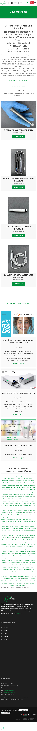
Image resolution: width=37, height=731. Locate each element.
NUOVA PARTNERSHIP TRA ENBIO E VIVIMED (18, 393)
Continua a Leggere (18, 363)
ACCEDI (21, 3)
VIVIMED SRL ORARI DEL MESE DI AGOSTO (18, 446)
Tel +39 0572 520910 (9, 692)
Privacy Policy (24, 710)
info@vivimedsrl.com (9, 690)
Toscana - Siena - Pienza (18, 86)
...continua (19, 613)
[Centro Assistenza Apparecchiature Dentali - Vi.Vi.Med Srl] (3, 3)
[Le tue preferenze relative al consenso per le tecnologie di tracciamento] (3, 728)
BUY (32, 2)
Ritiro (5, 630)
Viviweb (6, 636)
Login (34, 714)
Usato (5, 633)
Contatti (6, 639)
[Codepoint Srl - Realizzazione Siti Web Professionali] (26, 719)
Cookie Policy (6, 712)
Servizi (6, 627)
